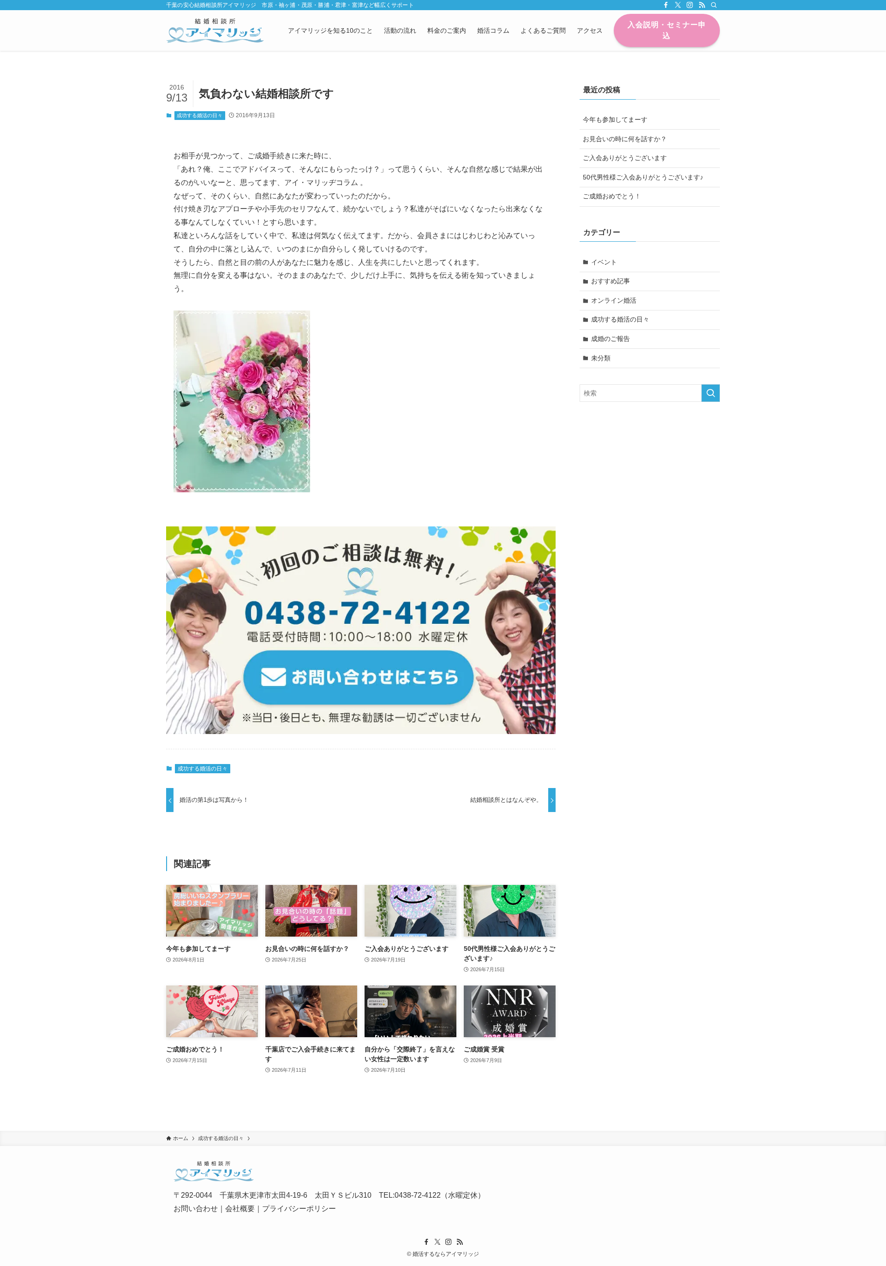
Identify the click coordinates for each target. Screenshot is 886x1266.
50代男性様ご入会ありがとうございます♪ (643, 177)
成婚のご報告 (610, 338)
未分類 (601, 358)
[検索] (714, 5)
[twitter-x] (678, 5)
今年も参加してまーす (615, 119)
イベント (604, 262)
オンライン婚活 (613, 300)
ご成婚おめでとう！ (612, 196)
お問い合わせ (196, 1208)
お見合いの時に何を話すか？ (625, 139)
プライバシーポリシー (299, 1208)
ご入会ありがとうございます (625, 157)
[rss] (702, 5)
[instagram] (690, 5)
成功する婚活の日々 (199, 115)
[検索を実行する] (710, 393)
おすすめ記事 (610, 281)
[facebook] (666, 5)
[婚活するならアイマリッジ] (215, 30)
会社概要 (240, 1208)
